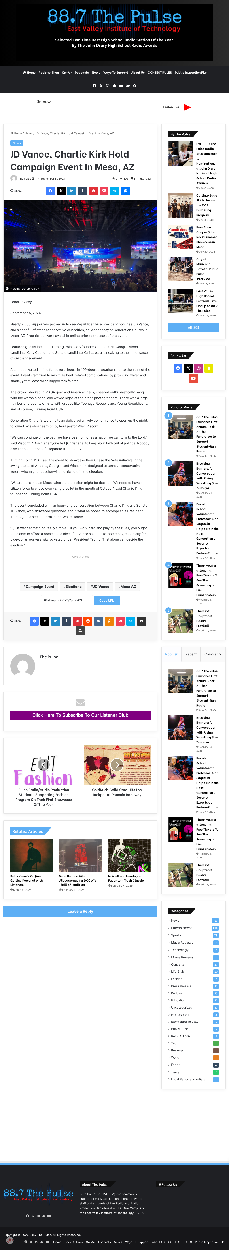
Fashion (176, 979)
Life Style (178, 971)
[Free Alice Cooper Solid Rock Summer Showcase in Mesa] (180, 237)
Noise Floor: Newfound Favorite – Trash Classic (126, 878)
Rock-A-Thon (49, 72)
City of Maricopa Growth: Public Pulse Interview (207, 269)
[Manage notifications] (9, 1240)
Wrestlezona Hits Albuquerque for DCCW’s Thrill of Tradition (77, 880)
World (175, 1057)
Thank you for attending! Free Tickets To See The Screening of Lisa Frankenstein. (207, 580)
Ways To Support (115, 72)
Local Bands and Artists (188, 1079)
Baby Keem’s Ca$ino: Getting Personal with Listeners (26, 880)
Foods (175, 1065)
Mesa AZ (128, 586)
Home (31, 72)
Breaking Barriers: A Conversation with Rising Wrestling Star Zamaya (207, 475)
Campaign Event (40, 586)
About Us (138, 72)
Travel (175, 1072)
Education (178, 1000)
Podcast (177, 993)
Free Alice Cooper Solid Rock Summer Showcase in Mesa (206, 237)
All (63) (193, 327)
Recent (191, 654)
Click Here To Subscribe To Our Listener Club (80, 715)
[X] (33, 1216)
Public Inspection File (191, 72)
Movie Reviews (182, 957)
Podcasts (82, 72)
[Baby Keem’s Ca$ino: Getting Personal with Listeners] (31, 855)
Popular (171, 654)
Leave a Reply (80, 911)
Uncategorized (181, 1007)
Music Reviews (182, 942)
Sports (176, 935)
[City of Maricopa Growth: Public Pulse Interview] (180, 269)
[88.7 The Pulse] (114, 32)
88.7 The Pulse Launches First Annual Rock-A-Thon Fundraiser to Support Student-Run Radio (207, 433)
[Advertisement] (80, 566)
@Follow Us (167, 1184)
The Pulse (24, 178)
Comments (213, 654)
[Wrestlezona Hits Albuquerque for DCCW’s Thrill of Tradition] (80, 855)
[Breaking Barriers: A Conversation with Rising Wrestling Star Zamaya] (180, 473)
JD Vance (101, 586)
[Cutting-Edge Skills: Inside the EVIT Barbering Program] (180, 205)
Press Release (181, 986)
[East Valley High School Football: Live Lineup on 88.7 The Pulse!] (180, 301)
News (96, 72)
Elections (74, 586)
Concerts (177, 964)
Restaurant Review (184, 1022)
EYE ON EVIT (180, 1014)
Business (177, 1050)
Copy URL (106, 600)
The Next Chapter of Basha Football (204, 618)
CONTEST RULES (160, 72)
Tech (174, 1043)
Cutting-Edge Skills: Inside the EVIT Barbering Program (206, 205)
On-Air (67, 72)
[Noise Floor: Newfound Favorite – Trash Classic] (129, 855)
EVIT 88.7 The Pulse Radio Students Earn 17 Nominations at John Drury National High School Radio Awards (206, 163)
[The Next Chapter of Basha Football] (180, 621)
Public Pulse (180, 1029)
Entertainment (181, 928)
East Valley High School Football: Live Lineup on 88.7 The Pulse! (207, 300)
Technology (180, 950)
